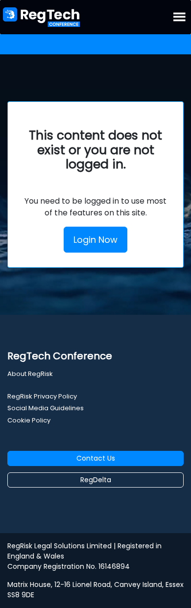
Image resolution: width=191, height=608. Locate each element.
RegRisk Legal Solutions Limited (59, 546)
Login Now (95, 240)
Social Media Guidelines (45, 408)
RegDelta (95, 480)
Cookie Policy (28, 420)
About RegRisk (30, 373)
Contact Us (95, 458)
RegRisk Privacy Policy (42, 396)
